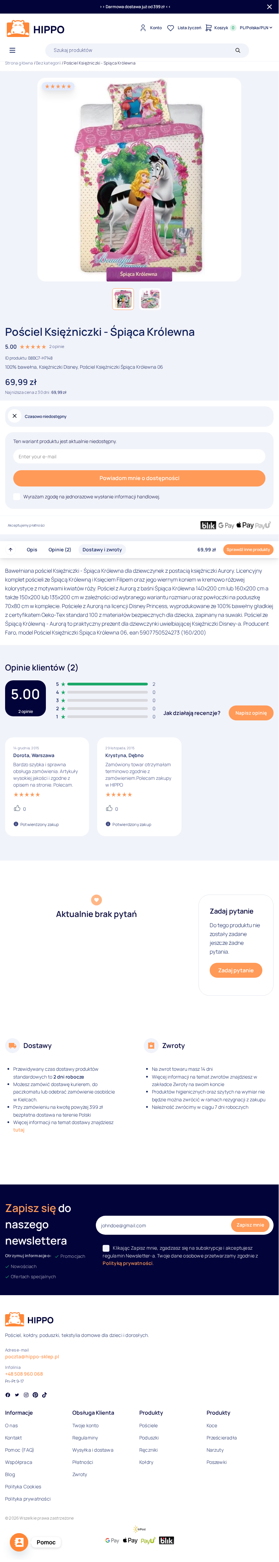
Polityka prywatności (28, 1498)
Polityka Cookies (23, 1486)
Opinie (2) (60, 549)
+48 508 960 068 (24, 1374)
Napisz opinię (251, 713)
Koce (212, 1425)
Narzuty (215, 1450)
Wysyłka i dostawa (93, 1450)
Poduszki (149, 1437)
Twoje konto (85, 1425)
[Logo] (35, 28)
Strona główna (19, 63)
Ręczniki (148, 1450)
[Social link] (8, 1395)
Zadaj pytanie (236, 970)
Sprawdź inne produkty (248, 549)
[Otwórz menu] (12, 50)
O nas (11, 1425)
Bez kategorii (48, 63)
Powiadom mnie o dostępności (139, 478)
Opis (32, 549)
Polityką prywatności (128, 1263)
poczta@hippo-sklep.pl (32, 1356)
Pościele (148, 1425)
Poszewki (217, 1462)
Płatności (82, 1462)
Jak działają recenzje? (192, 713)
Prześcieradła (222, 1437)
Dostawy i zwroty (102, 549)
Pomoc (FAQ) (19, 1450)
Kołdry (146, 1462)
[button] (123, 299)
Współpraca (18, 1462)
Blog (10, 1474)
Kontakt (13, 1437)
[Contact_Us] (19, 1542)
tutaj (18, 1129)
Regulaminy (85, 1437)
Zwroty (79, 1474)
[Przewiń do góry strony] (10, 549)
